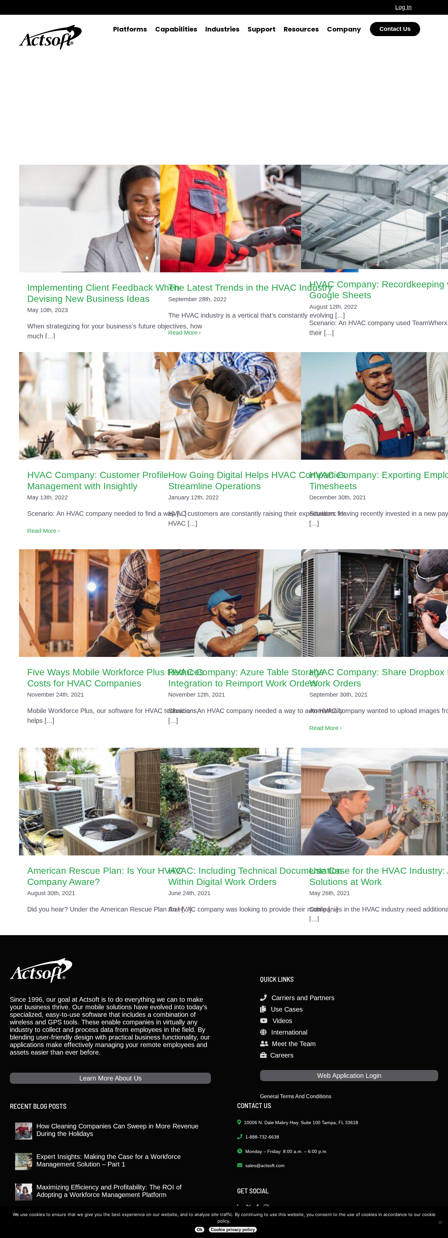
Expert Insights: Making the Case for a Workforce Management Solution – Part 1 (108, 1160)
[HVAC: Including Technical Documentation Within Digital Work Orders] (259, 801)
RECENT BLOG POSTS (38, 1106)
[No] (440, 1222)
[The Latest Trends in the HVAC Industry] (259, 218)
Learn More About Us (110, 1078)
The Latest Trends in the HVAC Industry (250, 288)
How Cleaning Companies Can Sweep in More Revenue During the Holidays (117, 1130)
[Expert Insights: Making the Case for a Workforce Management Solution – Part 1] (23, 1161)
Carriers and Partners (303, 997)
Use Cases (287, 1009)
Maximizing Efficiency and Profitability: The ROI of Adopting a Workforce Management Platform (109, 1191)
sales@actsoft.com (265, 1165)
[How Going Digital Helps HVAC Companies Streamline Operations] (259, 406)
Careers (282, 1055)
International (289, 1032)
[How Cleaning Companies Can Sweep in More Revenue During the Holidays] (23, 1131)
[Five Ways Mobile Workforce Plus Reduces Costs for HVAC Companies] (118, 603)
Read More (182, 332)
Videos (282, 1020)
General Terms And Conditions (295, 1096)
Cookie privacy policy (233, 1229)
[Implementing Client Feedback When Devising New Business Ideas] (118, 218)
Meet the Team (294, 1043)
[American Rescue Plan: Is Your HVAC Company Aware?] (118, 801)
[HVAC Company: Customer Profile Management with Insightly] (118, 406)
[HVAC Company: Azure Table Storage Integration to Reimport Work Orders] (259, 603)
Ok (199, 1229)
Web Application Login (349, 1075)
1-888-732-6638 (262, 1137)
